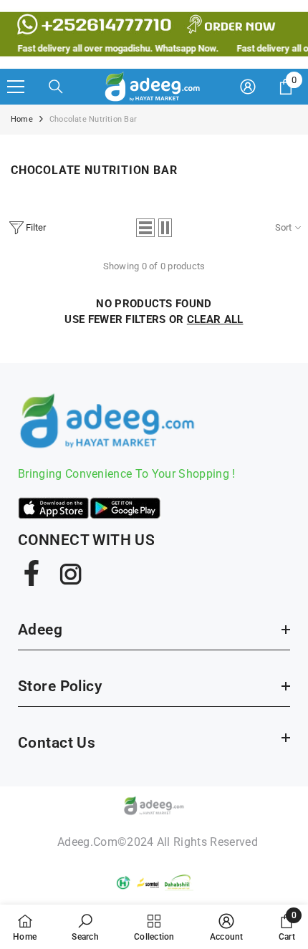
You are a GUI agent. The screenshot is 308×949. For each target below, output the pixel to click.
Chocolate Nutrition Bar (93, 119)
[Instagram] (69, 573)
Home (22, 119)
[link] (85, 926)
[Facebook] (31, 573)
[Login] (248, 86)
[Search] (55, 86)
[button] (145, 227)
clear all (215, 319)
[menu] (15, 86)
